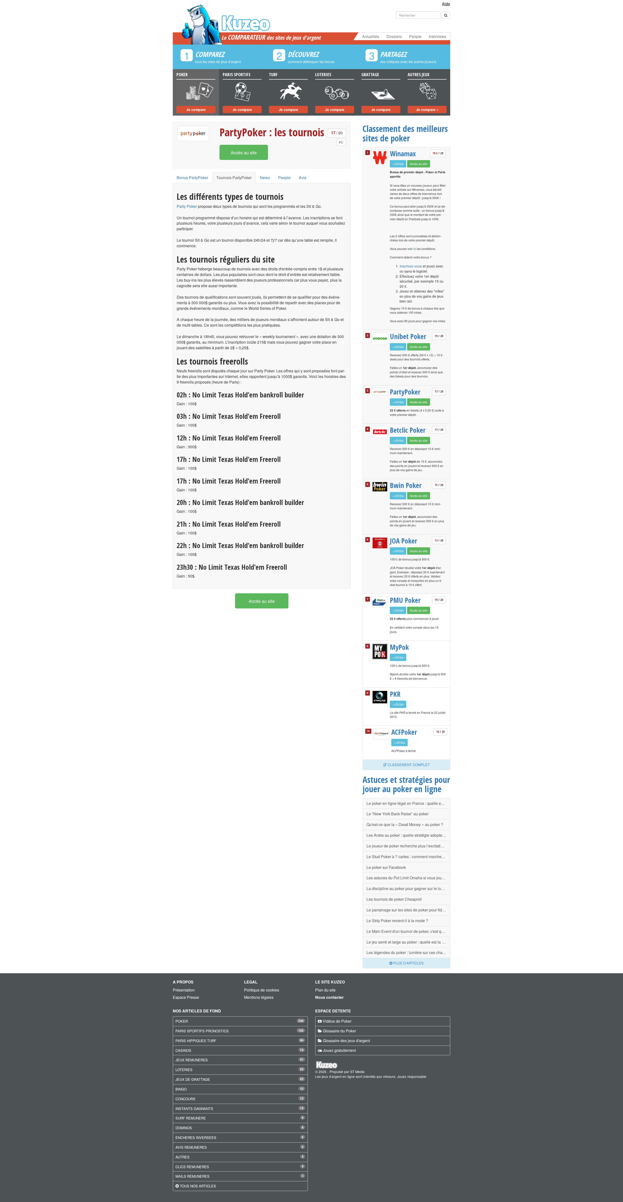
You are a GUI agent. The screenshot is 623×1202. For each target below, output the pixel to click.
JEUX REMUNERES (191, 1059)
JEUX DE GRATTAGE (192, 1079)
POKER (181, 1021)
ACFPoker (404, 732)
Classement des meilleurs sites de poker (405, 133)
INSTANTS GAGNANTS (194, 1108)
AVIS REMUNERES (191, 1147)
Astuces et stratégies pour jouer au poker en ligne (406, 784)
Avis (302, 177)
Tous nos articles (198, 1185)
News (265, 177)
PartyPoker (405, 392)
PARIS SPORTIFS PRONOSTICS (202, 1030)
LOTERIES (183, 1069)
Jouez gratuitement (339, 1050)
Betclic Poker (407, 430)
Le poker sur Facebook (386, 867)
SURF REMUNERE (190, 1117)
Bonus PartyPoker (192, 177)
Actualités (370, 36)
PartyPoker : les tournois (272, 132)
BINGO (181, 1089)
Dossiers (394, 36)
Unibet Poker (408, 336)
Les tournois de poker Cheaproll (394, 899)
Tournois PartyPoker (234, 177)
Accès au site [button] (244, 152)
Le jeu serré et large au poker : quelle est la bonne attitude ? (408, 942)
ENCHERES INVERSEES (195, 1137)
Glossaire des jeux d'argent (346, 1040)
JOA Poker (403, 541)
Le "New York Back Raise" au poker (397, 814)
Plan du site (325, 990)
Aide (446, 4)
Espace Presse (186, 997)
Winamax (403, 153)
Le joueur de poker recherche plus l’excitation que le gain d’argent (408, 846)
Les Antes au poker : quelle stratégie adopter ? (406, 835)
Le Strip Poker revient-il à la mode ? (397, 920)
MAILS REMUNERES (192, 1176)
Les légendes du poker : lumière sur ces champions (408, 952)
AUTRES (182, 1156)
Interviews (437, 36)
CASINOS (183, 1050)
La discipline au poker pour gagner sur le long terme (408, 888)
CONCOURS (185, 1098)
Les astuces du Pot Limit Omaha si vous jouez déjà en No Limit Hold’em (408, 878)
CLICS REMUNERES (192, 1166)
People (415, 36)
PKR (395, 694)
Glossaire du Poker (339, 1031)
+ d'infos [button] (398, 164)
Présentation (184, 990)
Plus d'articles (408, 962)
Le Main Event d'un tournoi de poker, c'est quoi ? (408, 931)
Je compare (196, 109)
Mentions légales (259, 997)
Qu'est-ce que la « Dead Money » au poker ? (404, 824)
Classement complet (408, 764)
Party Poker (187, 206)
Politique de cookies (261, 990)
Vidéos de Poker (337, 1021)
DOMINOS (183, 1127)
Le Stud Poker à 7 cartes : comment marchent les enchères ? (408, 856)
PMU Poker (405, 600)
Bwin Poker (405, 485)
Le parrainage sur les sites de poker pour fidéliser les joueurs (408, 910)
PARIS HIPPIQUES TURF (195, 1040)
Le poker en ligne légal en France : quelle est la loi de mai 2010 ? (408, 803)
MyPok (399, 647)
